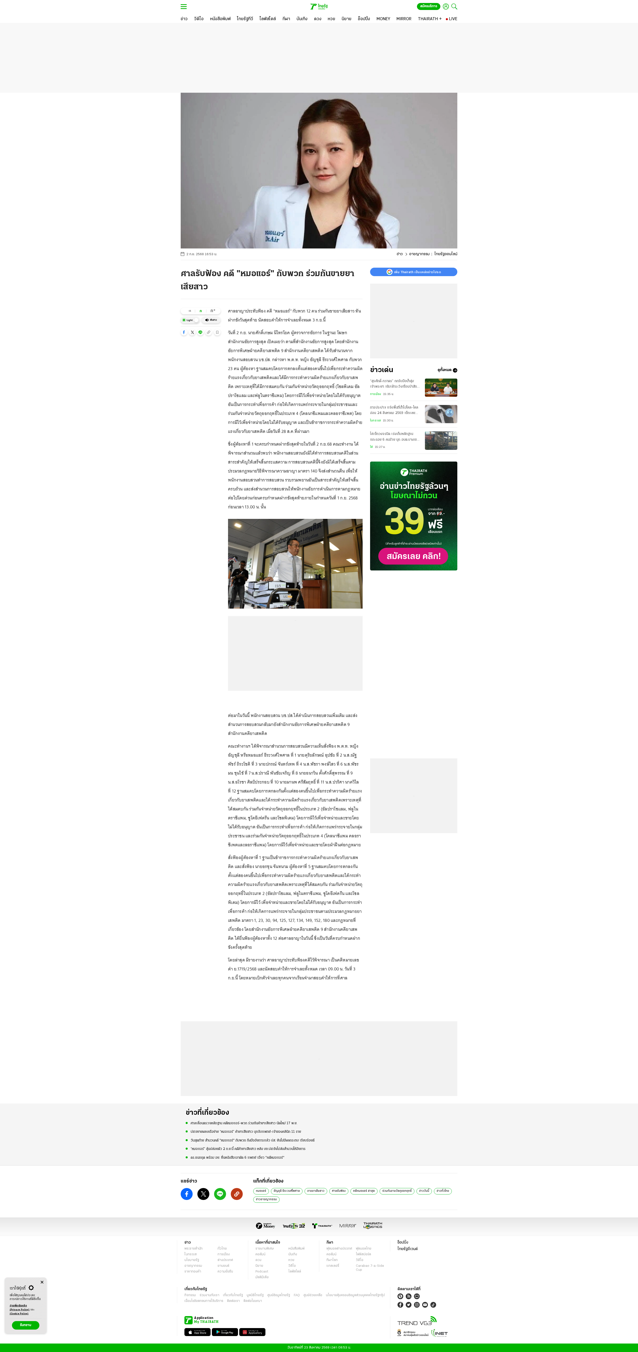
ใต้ (371, 447)
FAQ (297, 1295)
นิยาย (259, 1266)
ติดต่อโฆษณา (252, 1301)
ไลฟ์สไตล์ (294, 1271)
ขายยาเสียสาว (315, 1191)
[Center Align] (42, 1282)
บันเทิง (292, 1254)
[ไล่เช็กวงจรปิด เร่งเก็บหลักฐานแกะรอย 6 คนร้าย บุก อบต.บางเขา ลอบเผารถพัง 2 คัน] (441, 440)
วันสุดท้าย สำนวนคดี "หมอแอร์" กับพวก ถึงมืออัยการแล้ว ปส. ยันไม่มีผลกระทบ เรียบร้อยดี (253, 1140)
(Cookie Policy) (19, 1313)
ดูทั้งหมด (445, 370)
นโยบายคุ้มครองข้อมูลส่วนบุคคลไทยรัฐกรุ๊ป (355, 1295)
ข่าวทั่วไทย (443, 1191)
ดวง (258, 1260)
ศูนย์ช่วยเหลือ (313, 1295)
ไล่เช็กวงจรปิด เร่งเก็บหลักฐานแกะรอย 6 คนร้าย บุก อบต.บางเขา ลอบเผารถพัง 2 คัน (394, 437)
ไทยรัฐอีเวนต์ (408, 1249)
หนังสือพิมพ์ (296, 1249)
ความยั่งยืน (225, 1271)
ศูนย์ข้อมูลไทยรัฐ (278, 1295)
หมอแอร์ (261, 1191)
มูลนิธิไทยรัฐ (255, 1295)
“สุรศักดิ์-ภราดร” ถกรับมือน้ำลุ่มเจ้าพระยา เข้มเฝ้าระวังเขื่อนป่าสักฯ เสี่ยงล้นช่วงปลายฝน (394, 384)
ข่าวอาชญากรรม (266, 1199)
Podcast (261, 1271)
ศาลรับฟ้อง (339, 1191)
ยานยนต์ (223, 1266)
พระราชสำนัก (193, 1249)
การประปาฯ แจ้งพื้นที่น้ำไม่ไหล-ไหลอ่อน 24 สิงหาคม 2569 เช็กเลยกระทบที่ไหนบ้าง (394, 411)
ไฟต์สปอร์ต (363, 1254)
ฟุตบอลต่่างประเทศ (339, 1249)
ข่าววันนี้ (424, 1191)
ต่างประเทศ (225, 1260)
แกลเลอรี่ (332, 1266)
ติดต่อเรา (233, 1301)
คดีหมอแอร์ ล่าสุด (364, 1191)
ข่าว (400, 254)
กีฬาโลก (332, 1260)
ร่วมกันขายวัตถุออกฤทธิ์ (397, 1191)
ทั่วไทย (222, 1249)
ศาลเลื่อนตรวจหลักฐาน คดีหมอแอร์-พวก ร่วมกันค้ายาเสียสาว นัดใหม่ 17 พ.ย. (244, 1123)
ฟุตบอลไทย (363, 1249)
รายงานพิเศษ (264, 1249)
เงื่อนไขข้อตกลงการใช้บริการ (203, 1301)
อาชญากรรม (419, 254)
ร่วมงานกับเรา (209, 1295)
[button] (184, 332)
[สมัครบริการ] (413, 516)
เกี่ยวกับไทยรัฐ (233, 1295)
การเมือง (375, 394)
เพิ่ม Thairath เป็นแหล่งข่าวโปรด (417, 272)
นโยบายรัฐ (191, 1260)
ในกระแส (375, 420)
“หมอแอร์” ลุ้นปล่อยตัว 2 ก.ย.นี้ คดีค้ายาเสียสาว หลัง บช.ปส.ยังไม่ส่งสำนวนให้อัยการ (248, 1149)
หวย (291, 1260)
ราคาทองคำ (192, 1271)
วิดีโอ (292, 1266)
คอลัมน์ (260, 1254)
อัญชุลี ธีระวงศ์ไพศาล (287, 1191)
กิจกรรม (190, 1295)
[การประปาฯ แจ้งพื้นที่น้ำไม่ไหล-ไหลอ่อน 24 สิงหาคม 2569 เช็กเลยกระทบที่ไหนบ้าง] (441, 414)
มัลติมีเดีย (262, 1277)
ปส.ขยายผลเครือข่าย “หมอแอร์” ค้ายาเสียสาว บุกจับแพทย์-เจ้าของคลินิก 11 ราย (246, 1132)
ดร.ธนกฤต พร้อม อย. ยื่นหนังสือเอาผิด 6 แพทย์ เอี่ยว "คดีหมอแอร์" (237, 1158)
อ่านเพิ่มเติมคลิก (20, 1307)
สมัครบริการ (428, 6)
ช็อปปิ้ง (403, 1243)
